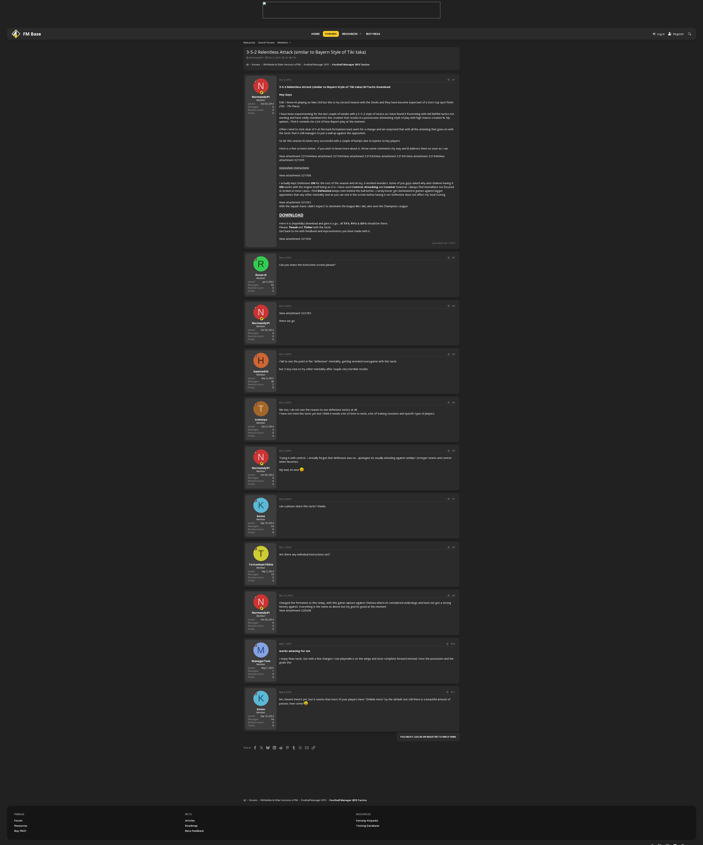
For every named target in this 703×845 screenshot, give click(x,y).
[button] (360, 34)
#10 (453, 643)
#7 (453, 499)
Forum (18, 820)
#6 (453, 450)
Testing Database (367, 825)
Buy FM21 (20, 831)
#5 (453, 402)
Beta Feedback (194, 831)
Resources (350, 34)
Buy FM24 (373, 34)
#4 (453, 354)
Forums (331, 34)
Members (283, 42)
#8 (453, 547)
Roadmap (191, 825)
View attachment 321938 (295, 175)
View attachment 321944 (295, 156)
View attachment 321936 (295, 239)
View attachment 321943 (327, 156)
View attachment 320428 (295, 610)
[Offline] (255, 81)
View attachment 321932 (295, 202)
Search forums (266, 42)
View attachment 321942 (359, 156)
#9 (453, 595)
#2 (453, 257)
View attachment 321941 (391, 156)
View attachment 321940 (422, 156)
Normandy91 (256, 57)
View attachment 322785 (295, 313)
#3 (453, 306)
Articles (190, 820)
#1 (453, 79)
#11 (453, 692)
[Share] (448, 80)
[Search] (689, 34)
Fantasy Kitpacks (367, 820)
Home (315, 34)
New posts (249, 42)
